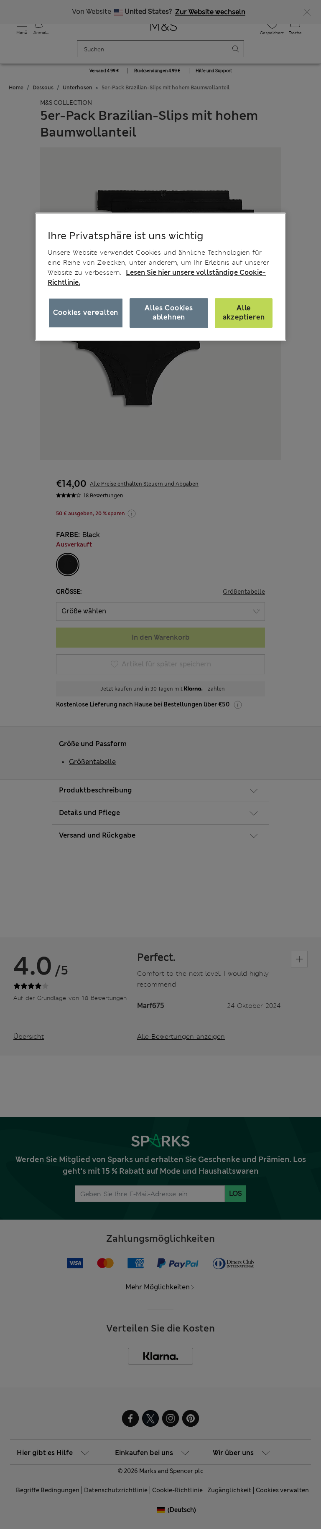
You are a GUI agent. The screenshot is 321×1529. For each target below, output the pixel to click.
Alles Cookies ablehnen (169, 312)
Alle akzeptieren (244, 312)
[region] (160, 276)
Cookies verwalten (86, 312)
